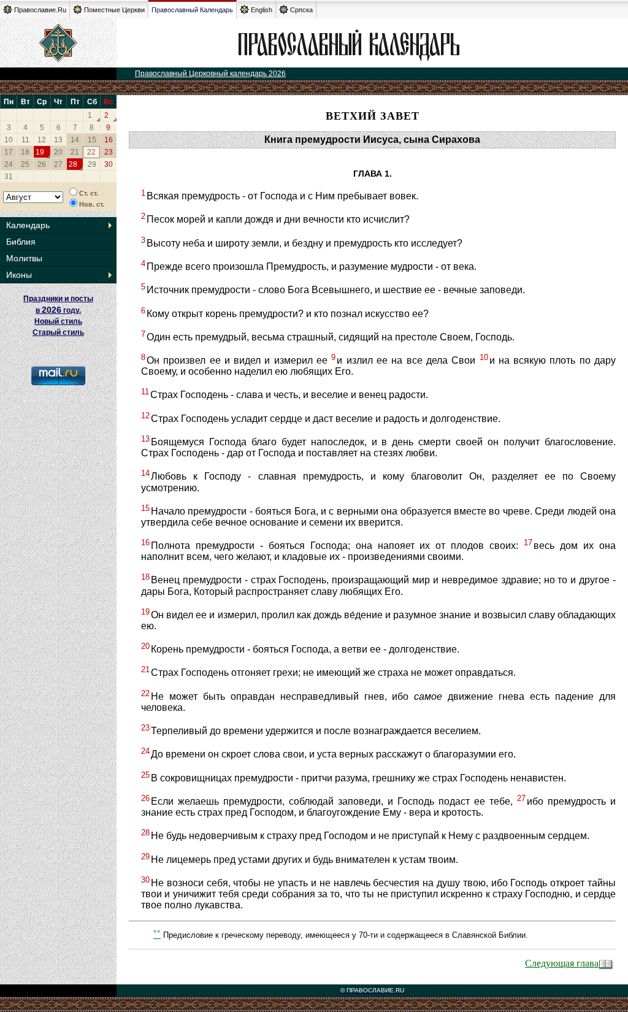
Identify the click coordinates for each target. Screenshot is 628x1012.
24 (8, 164)
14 (75, 140)
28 (73, 164)
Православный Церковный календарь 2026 (210, 73)
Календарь (28, 225)
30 (108, 164)
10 (8, 140)
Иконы (19, 275)
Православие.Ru (40, 9)
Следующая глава (562, 962)
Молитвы (24, 258)
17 (8, 152)
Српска (301, 9)
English (261, 9)
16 (108, 140)
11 (25, 140)
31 (8, 176)
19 (40, 152)
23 (108, 152)
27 (58, 164)
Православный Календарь (192, 9)
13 (58, 140)
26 (41, 164)
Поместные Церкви (114, 9)
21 (75, 152)
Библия (21, 242)
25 (25, 164)
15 (92, 140)
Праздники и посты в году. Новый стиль (58, 310)
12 (41, 140)
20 (58, 152)
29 (92, 164)
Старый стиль (58, 332)
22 (91, 152)
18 (25, 152)
